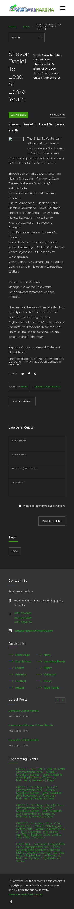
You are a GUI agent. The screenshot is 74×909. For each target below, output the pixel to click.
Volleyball (50, 674)
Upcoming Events (54, 661)
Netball (19, 687)
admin (24, 386)
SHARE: (13, 373)
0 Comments (57, 115)
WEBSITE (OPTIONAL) (25, 468)
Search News (23, 661)
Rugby (48, 667)
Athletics (21, 674)
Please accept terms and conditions (44, 505)
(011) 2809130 (23, 622)
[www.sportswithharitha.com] (31, 7)
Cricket (39, 386)
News (47, 654)
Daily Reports (53, 386)
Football (20, 681)
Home (12, 26)
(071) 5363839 (23, 613)
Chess (47, 681)
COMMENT (18, 482)
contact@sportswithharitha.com (33, 630)
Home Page (22, 654)
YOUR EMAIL (19, 454)
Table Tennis (51, 687)
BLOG (26, 26)
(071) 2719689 (23, 617)
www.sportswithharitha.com (25, 894)
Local (15, 551)
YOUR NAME (19, 440)
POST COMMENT (22, 401)
